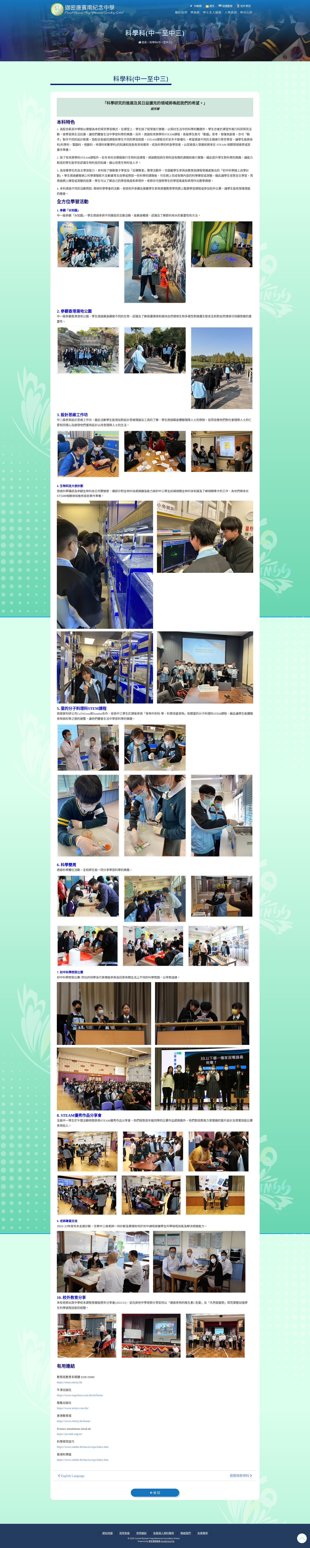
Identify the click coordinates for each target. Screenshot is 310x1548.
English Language (72, 1475)
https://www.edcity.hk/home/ (74, 1421)
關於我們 (181, 12)
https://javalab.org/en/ (69, 1434)
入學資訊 (231, 12)
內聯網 (197, 6)
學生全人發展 (212, 12)
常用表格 (124, 1533)
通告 (212, 6)
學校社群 (246, 12)
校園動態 (227, 6)
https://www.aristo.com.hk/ (73, 1408)
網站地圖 (107, 1533)
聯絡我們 (186, 1533)
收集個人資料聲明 (163, 1533)
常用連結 (141, 1533)
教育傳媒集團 (154, 1541)
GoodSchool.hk (167, 1541)
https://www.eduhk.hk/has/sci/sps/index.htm (82, 1446)
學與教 (195, 12)
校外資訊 (245, 6)
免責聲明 (202, 1533)
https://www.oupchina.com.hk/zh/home (80, 1395)
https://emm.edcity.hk (69, 1382)
